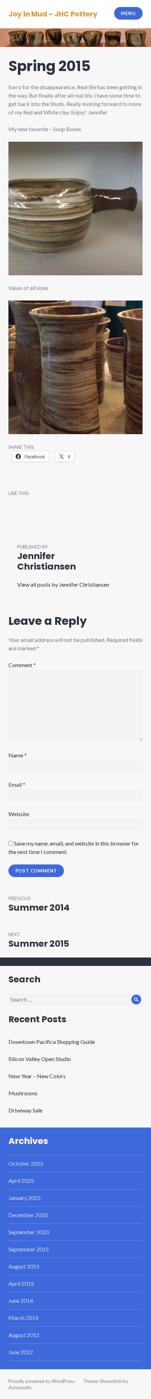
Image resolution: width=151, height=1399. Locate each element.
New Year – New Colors (37, 1076)
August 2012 (23, 1334)
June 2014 (20, 1300)
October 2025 (25, 1163)
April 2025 (21, 1180)
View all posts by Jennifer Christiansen (63, 584)
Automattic (20, 1387)
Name (17, 755)
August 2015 (23, 1266)
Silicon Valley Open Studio (39, 1058)
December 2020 (28, 1214)
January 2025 (24, 1197)
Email (16, 784)
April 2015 (21, 1283)
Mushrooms (23, 1093)
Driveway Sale (25, 1110)
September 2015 (28, 1249)
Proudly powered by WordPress (41, 1381)
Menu (128, 13)
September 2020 (28, 1232)
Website (18, 814)
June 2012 (20, 1352)
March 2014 (23, 1317)
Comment (22, 665)
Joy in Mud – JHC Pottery (53, 14)
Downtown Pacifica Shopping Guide (51, 1041)
